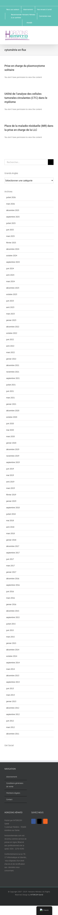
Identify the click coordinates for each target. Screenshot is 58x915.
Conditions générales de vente (14, 785)
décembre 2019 (12, 449)
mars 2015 (10, 636)
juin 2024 (10, 268)
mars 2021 (10, 397)
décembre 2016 (12, 578)
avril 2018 (10, 527)
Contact (9, 799)
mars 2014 (10, 669)
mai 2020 (10, 430)
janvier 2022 (11, 359)
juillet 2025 (11, 223)
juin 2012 (10, 721)
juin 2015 (10, 630)
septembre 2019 (13, 462)
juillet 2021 (11, 384)
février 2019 (11, 494)
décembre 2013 (12, 675)
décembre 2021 (12, 365)
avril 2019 (10, 481)
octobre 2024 (11, 255)
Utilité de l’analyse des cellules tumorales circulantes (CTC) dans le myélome (25, 97)
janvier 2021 (11, 404)
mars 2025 (10, 236)
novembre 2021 (12, 372)
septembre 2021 (13, 378)
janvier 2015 (11, 643)
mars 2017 (10, 565)
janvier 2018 (11, 540)
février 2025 (11, 242)
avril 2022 (10, 346)
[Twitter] (9, 751)
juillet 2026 (11, 197)
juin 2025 (10, 229)
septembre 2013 (13, 682)
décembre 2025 (12, 210)
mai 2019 (10, 475)
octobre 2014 (11, 656)
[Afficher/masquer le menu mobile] (52, 31)
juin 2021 (10, 391)
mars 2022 (10, 352)
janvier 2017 (11, 572)
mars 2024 (10, 281)
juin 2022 (10, 339)
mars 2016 (10, 598)
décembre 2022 (12, 326)
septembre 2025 (13, 216)
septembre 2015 (13, 617)
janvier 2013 (11, 701)
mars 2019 (10, 488)
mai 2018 (10, 520)
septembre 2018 (13, 507)
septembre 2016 (13, 585)
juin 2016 (10, 591)
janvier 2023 (11, 320)
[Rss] (13, 751)
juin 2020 (10, 423)
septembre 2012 (13, 714)
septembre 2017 (13, 552)
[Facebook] (5, 751)
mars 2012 (10, 727)
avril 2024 (10, 275)
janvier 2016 (11, 604)
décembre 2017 (12, 546)
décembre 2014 (12, 649)
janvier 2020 (11, 443)
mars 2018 (10, 533)
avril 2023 (10, 307)
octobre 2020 (11, 417)
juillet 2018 (11, 514)
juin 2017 (10, 559)
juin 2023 (10, 301)
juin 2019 (10, 468)
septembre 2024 (13, 262)
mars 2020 (10, 436)
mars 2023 (10, 313)
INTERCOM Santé (36, 894)
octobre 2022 (11, 333)
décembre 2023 (12, 288)
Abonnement (11, 776)
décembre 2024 (12, 249)
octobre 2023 (11, 294)
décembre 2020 (12, 410)
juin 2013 (10, 688)
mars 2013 (10, 695)
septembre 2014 (13, 662)
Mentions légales (13, 793)
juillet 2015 (11, 624)
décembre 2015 (12, 611)
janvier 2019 (11, 501)
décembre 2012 (12, 708)
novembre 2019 (12, 456)
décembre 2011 (12, 733)
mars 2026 (10, 204)
